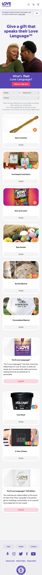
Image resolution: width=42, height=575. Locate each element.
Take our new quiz (21, 84)
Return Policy (31, 561)
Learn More (21, 14)
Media (21, 547)
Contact (33, 547)
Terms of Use (10, 561)
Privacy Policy (21, 561)
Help (8, 547)
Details (21, 145)
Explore (21, 381)
